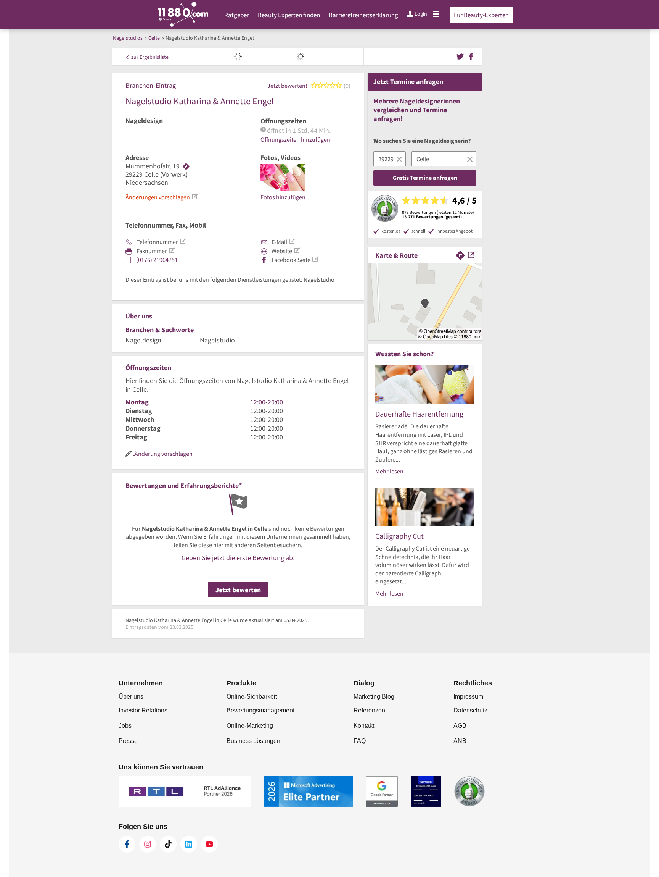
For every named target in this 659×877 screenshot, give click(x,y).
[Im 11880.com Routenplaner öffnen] (460, 254)
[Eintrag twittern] (461, 56)
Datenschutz (470, 710)
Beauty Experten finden (289, 15)
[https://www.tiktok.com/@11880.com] (168, 844)
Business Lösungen (253, 741)
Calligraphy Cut (399, 536)
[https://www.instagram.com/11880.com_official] (147, 844)
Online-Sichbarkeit (252, 696)
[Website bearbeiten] (296, 250)
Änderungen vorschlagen (157, 197)
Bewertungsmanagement (260, 710)
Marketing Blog (374, 696)
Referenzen (369, 710)
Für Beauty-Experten (481, 15)
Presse (128, 741)
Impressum (468, 696)
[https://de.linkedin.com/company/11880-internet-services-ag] (188, 844)
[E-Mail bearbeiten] (291, 241)
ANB (459, 741)
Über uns (131, 696)
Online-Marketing (250, 725)
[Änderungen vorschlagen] (194, 196)
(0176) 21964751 (157, 259)
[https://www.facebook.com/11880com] (127, 844)
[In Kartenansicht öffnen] (471, 254)
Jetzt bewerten (238, 589)
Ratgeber (236, 15)
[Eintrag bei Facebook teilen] (471, 56)
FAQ (360, 741)
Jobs (125, 725)
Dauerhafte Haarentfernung (419, 413)
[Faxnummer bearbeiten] (171, 250)
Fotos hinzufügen (282, 197)
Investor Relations (143, 710)
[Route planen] (186, 166)
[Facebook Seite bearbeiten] (315, 259)
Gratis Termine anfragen (425, 177)
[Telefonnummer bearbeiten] (182, 241)
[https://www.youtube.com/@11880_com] (209, 844)
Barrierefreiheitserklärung (363, 15)
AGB (459, 725)
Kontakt (364, 725)
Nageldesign (144, 120)
